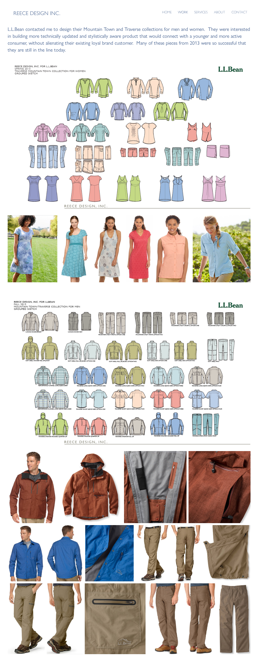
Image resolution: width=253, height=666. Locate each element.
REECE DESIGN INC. (36, 13)
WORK (183, 12)
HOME (167, 12)
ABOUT (219, 12)
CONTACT (239, 12)
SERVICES (201, 12)
